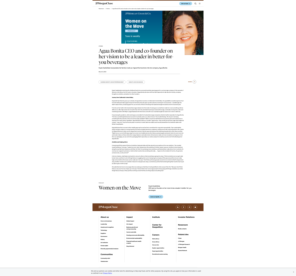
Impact (129, 217)
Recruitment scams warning (160, 254)
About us (105, 217)
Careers (155, 235)
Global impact (130, 221)
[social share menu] (194, 81)
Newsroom (101, 8)
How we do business (106, 221)
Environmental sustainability (134, 238)
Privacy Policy (107, 273)
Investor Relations (186, 217)
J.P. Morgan (181, 241)
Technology (104, 230)
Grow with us (155, 242)
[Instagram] (189, 207)
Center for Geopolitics (157, 226)
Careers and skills (131, 232)
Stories (108, 8)
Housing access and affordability (135, 235)
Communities (107, 254)
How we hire (155, 245)
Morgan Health (182, 247)
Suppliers (103, 233)
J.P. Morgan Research (184, 244)
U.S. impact (129, 224)
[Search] (195, 3)
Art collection (104, 242)
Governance (104, 236)
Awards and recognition (107, 227)
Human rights (104, 245)
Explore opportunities (158, 248)
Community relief (105, 258)
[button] (293, 272)
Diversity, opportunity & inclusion (109, 248)
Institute (156, 217)
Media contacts (182, 229)
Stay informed (130, 246)
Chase (180, 238)
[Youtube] (195, 207)
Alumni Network (182, 250)
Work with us (155, 238)
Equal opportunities (157, 251)
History (103, 239)
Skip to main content (7, 1)
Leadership (104, 224)
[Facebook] (184, 207)
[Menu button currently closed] (199, 3)
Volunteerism (104, 261)
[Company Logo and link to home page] (104, 5)
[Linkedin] (178, 207)
